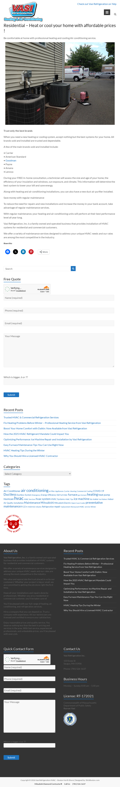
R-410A (29, 507)
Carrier (67, 491)
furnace (72, 494)
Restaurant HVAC (77, 507)
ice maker (94, 499)
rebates (39, 507)
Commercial (81, 491)
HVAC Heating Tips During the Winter (24, 450)
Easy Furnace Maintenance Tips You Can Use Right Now (34, 444)
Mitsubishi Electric (62, 503)
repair (57, 506)
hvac (19, 498)
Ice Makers (103, 499)
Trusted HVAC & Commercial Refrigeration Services (31, 417)
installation (19, 503)
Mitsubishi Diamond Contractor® (48, 784)
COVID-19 (98, 491)
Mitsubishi (47, 502)
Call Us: (67, 784)
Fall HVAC (64, 495)
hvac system (43, 499)
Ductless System (24, 495)
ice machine (81, 499)
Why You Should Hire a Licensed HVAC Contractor (31, 455)
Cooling (89, 491)
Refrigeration (48, 506)
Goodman (10, 160)
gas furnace (82, 495)
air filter (52, 491)
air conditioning (34, 490)
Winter (93, 507)
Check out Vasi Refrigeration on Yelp (96, 3)
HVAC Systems (58, 499)
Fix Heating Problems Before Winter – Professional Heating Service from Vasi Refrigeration (52, 422)
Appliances (59, 491)
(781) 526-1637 (78, 784)
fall (58, 495)
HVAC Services (29, 499)
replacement (65, 507)
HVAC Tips (69, 499)
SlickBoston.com (93, 780)
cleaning (73, 491)
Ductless (10, 494)
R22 (33, 507)
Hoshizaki (9, 499)
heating (92, 494)
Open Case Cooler (78, 503)
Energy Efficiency (48, 495)
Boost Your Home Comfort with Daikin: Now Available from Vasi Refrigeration (45, 428)
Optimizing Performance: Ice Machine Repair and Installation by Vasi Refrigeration (48, 439)
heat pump (104, 494)
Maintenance (32, 502)
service (87, 507)
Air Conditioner (12, 490)
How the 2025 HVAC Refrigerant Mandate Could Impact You (36, 433)
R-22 (23, 506)
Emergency (36, 495)
